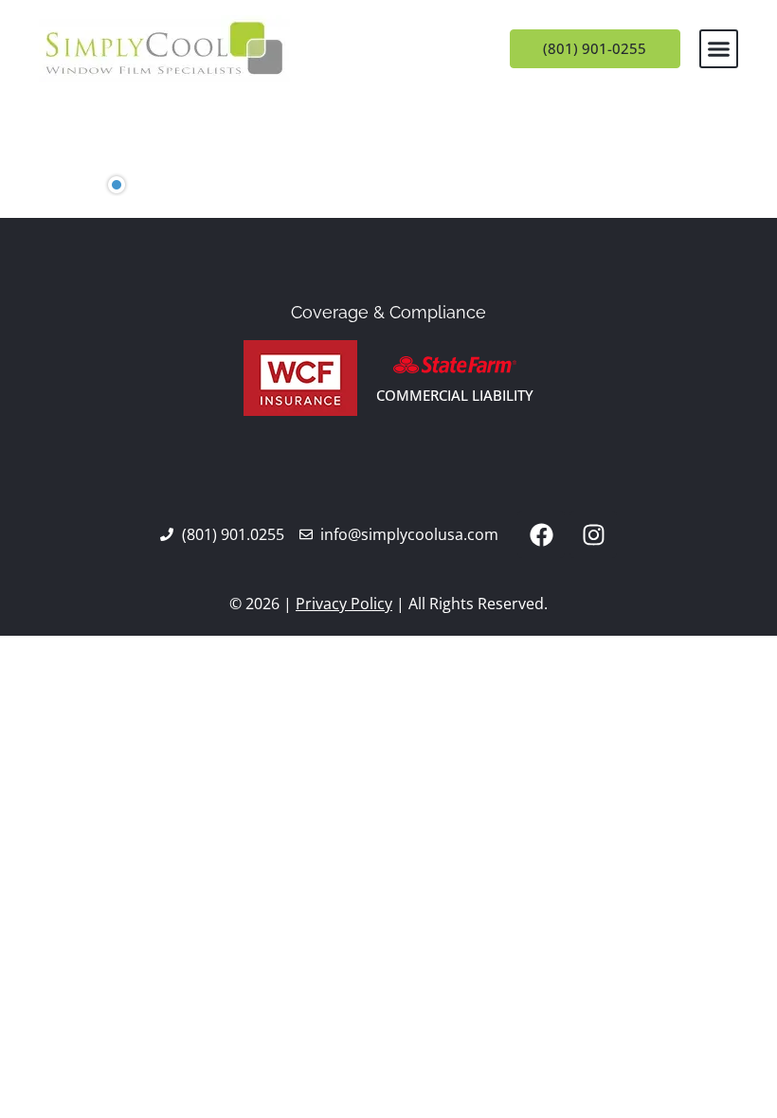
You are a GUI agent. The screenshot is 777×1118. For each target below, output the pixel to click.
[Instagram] (593, 534)
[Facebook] (541, 534)
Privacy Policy (344, 603)
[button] (719, 49)
